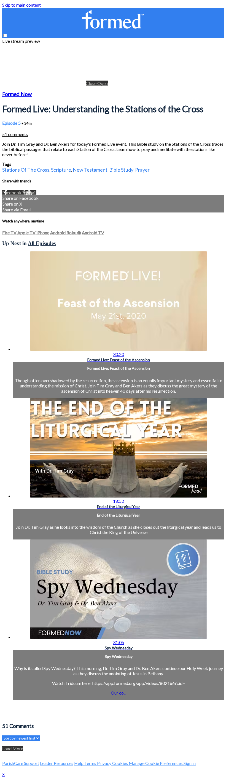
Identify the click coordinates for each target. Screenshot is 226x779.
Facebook (12, 192)
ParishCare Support (20, 763)
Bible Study (121, 170)
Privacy (104, 763)
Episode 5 (11, 123)
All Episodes (42, 243)
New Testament (90, 170)
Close (91, 83)
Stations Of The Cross (25, 170)
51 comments (15, 134)
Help (79, 763)
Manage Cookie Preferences (156, 763)
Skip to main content (21, 4)
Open (102, 83)
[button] (5, 35)
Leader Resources (56, 763)
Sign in (190, 763)
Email (31, 192)
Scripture (61, 170)
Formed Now (17, 94)
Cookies (120, 763)
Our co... (118, 692)
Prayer (142, 170)
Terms (90, 763)
